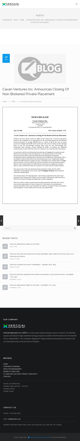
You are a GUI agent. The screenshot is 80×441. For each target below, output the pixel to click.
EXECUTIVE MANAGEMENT (12, 369)
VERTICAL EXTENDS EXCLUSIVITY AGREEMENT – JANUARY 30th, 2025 (33, 265)
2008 (22, 20)
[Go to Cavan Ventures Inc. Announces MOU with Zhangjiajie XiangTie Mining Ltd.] (78, 220)
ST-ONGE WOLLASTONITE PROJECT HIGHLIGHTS (20, 374)
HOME (5, 364)
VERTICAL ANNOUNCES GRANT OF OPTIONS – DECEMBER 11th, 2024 (33, 285)
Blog (16, 20)
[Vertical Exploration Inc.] (40, 4)
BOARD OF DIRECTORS (11, 371)
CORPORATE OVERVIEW (11, 366)
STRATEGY (7, 376)
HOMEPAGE (7, 20)
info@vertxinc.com (14, 419)
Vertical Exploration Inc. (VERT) (15, 333)
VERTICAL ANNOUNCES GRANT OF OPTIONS (24, 244)
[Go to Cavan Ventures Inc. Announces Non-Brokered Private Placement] (1, 220)
